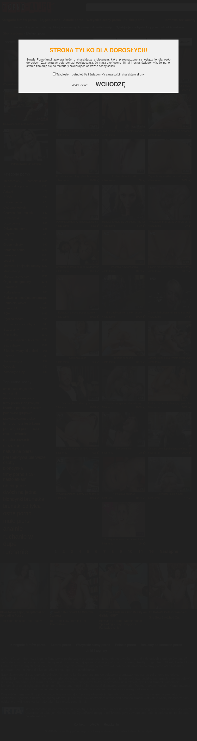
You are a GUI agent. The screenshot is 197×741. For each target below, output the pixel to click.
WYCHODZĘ (80, 85)
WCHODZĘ (110, 84)
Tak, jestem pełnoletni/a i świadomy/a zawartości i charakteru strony (100, 74)
